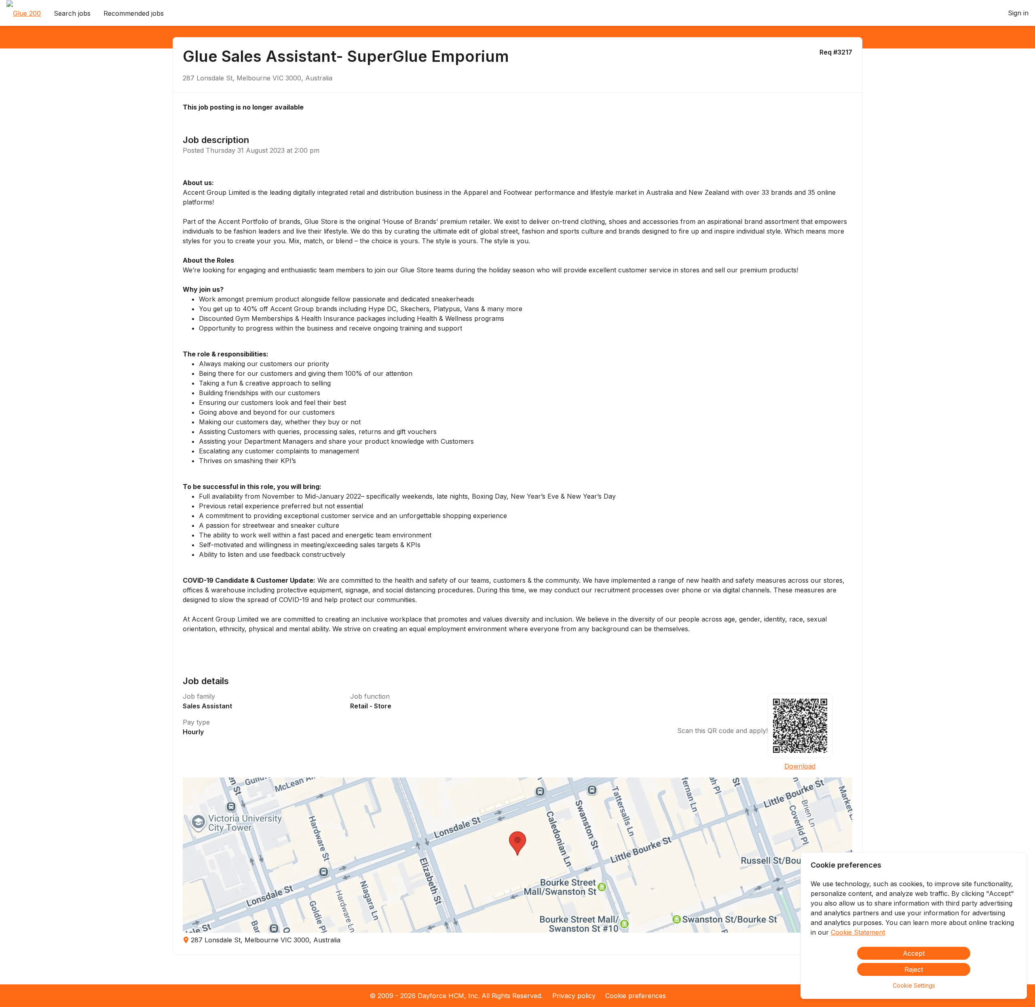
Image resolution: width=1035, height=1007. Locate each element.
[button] (518, 855)
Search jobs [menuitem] (72, 13)
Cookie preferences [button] (635, 996)
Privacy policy (574, 996)
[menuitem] (23, 13)
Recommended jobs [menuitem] (134, 13)
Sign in (1018, 13)
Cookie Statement (858, 932)
